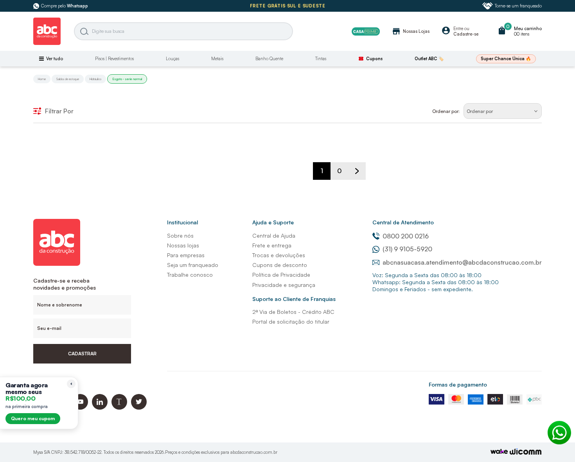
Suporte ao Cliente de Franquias (294, 298)
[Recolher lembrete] (71, 384)
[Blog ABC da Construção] (119, 407)
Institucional (182, 222)
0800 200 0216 (406, 236)
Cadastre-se (465, 34)
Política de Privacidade (281, 274)
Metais (217, 58)
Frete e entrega (271, 245)
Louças (172, 58)
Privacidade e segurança (283, 284)
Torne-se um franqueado (518, 6)
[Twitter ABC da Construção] (139, 407)
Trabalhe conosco (190, 274)
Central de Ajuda (273, 235)
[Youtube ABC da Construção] (80, 407)
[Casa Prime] (366, 31)
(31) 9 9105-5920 (407, 249)
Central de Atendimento (403, 222)
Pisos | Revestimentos (114, 58)
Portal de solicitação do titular (290, 321)
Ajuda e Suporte (273, 222)
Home (42, 79)
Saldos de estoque (67, 79)
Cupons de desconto (279, 264)
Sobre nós (180, 235)
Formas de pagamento (458, 384)
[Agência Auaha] (526, 452)
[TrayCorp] (499, 452)
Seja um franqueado (192, 264)
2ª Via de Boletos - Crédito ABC (293, 311)
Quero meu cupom (33, 418)
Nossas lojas (183, 245)
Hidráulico (95, 79)
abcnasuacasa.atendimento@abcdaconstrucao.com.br (462, 262)
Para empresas (186, 255)
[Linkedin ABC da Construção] (100, 407)
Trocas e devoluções (278, 255)
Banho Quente (269, 58)
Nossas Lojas (410, 31)
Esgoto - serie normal (127, 79)
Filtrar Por (59, 111)
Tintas (320, 58)
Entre (458, 28)
